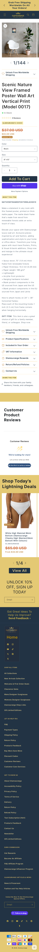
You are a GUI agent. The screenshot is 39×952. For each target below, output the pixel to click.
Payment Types (11, 730)
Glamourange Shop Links (15, 705)
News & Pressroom (12, 883)
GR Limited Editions (12, 710)
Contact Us (9, 828)
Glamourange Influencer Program (18, 869)
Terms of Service (11, 797)
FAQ (6, 724)
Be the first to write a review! (19, 465)
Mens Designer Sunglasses (16, 694)
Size (4, 155)
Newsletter (9, 834)
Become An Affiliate (13, 858)
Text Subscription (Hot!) (14, 818)
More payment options (19, 191)
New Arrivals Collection (14, 679)
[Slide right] (28, 62)
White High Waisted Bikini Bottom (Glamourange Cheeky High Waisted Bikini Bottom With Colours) (19, 537)
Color (4, 144)
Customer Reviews (12, 761)
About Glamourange (13, 781)
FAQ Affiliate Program (13, 864)
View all (19, 570)
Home (12, 637)
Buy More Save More (13, 751)
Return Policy (10, 740)
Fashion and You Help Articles (17, 889)
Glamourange (22, 948)
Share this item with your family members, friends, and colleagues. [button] (19, 383)
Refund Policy (10, 813)
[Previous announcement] (4, 5)
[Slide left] (11, 62)
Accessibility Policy (12, 786)
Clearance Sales (11, 689)
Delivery (7, 802)
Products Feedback (12, 746)
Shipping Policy (11, 735)
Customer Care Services (14, 767)
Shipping (15, 140)
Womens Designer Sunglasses (17, 700)
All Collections (10, 673)
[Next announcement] (34, 5)
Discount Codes (11, 756)
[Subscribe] (32, 600)
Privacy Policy (10, 791)
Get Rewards (9, 853)
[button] (4, 14)
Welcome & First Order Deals (16, 684)
